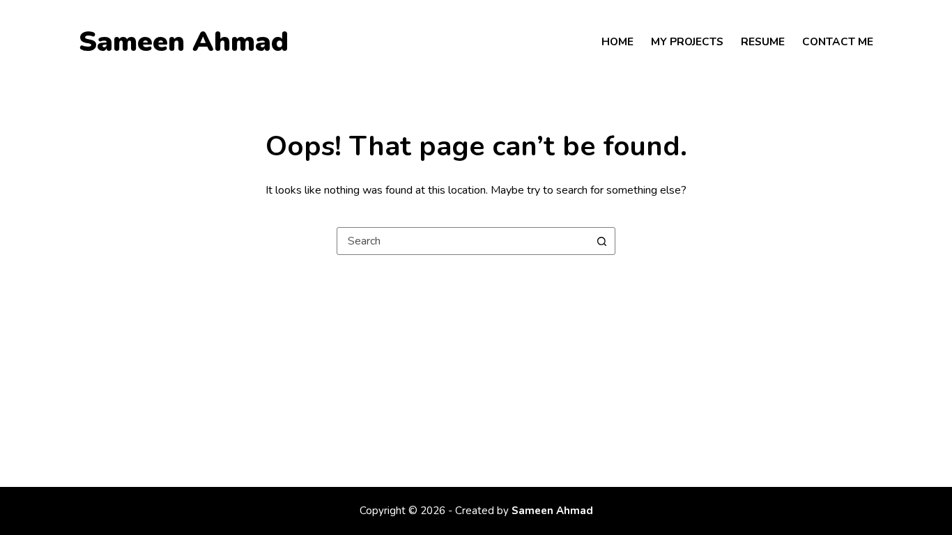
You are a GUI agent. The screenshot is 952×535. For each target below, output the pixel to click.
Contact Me (837, 41)
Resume (763, 41)
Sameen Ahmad (184, 42)
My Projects (687, 41)
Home (617, 41)
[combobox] (462, 241)
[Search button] (601, 241)
